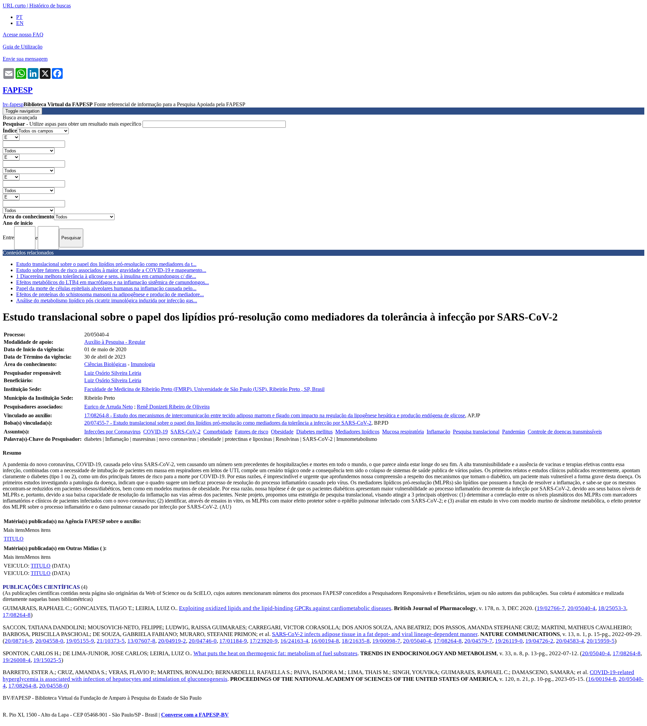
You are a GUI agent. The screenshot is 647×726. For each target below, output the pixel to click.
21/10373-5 (111, 641)
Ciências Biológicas (105, 364)
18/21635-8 (356, 641)
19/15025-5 (47, 660)
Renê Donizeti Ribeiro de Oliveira (173, 407)
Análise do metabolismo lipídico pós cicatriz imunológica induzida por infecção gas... (106, 300)
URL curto (14, 5)
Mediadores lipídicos (357, 431)
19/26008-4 (17, 660)
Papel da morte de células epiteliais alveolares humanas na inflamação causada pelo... (106, 288)
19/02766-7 (551, 608)
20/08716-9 (19, 641)
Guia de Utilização (22, 47)
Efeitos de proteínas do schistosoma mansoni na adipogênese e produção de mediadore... (110, 294)
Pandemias (513, 431)
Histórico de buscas (50, 5)
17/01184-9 (233, 641)
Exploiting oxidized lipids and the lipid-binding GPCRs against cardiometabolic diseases (285, 608)
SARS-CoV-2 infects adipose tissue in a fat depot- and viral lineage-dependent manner (374, 634)
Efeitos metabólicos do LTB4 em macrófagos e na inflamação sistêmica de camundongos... (112, 282)
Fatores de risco (251, 431)
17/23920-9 (264, 641)
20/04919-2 (172, 641)
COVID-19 (155, 431)
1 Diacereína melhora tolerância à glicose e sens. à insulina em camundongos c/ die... (106, 276)
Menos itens (38, 530)
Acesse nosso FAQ (23, 34)
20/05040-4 (581, 608)
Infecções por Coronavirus (112, 431)
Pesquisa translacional (476, 431)
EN (20, 23)
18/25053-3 (612, 608)
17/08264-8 (17, 615)
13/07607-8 (141, 641)
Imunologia (143, 364)
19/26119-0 (509, 641)
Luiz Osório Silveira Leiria (112, 373)
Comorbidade (217, 431)
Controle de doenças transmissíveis (565, 431)
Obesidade (282, 431)
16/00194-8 (325, 641)
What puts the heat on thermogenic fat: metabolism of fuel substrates (275, 653)
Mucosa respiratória (403, 431)
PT (19, 17)
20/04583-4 (570, 641)
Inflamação (438, 431)
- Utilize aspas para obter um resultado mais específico (73, 124)
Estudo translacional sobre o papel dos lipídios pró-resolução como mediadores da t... (106, 264)
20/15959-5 (601, 641)
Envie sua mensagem (25, 59)
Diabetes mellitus (314, 431)
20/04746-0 (203, 641)
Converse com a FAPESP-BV (195, 715)
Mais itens (14, 530)
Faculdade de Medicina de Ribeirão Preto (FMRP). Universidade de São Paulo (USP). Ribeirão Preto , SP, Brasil (204, 389)
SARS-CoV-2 (186, 431)
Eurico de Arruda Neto (108, 407)
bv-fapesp (13, 104)
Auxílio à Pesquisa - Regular (114, 342)
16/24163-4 (294, 641)
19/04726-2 (539, 641)
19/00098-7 (386, 641)
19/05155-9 (80, 641)
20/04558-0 (49, 641)
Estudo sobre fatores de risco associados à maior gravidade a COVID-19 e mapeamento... (111, 270)
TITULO (14, 539)
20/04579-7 (478, 641)
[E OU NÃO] (11, 137)
